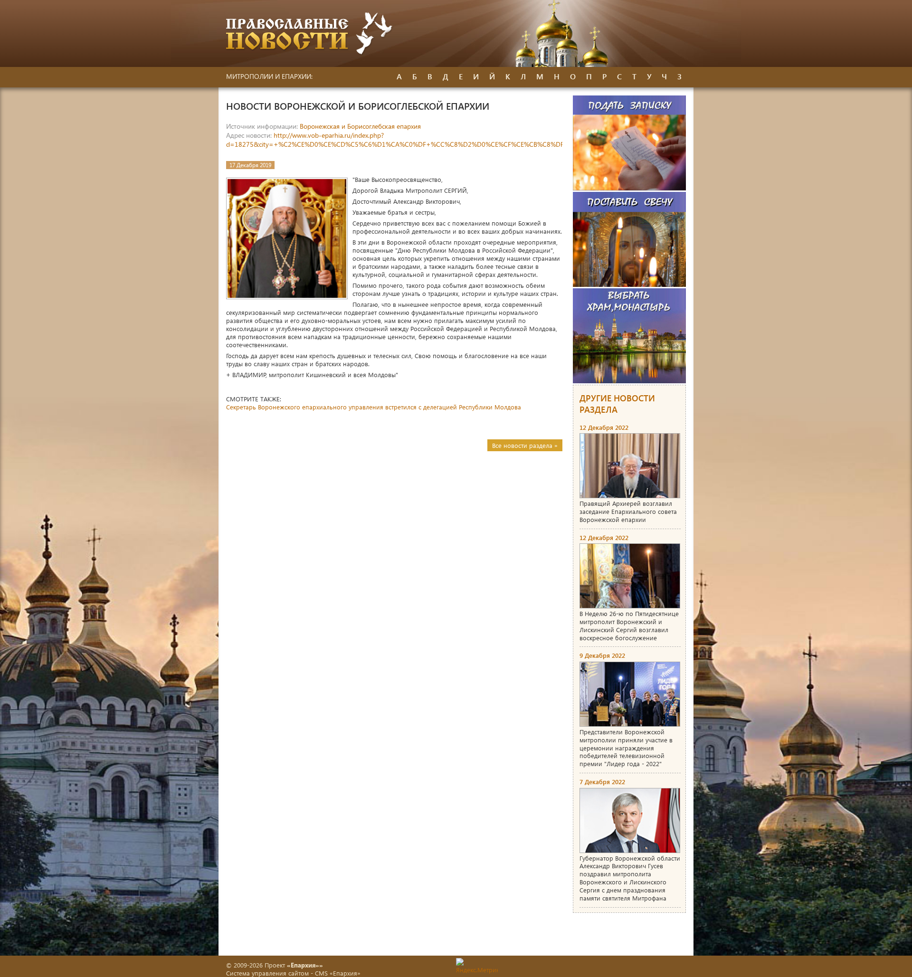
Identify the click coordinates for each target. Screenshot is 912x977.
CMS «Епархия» (338, 973)
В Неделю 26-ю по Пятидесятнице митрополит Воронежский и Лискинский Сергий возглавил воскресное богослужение (629, 625)
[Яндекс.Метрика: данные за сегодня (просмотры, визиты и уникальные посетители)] (477, 966)
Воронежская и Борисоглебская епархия (360, 126)
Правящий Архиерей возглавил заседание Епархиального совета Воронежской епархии (628, 511)
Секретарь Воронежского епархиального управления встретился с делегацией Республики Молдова (373, 407)
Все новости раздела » (525, 445)
